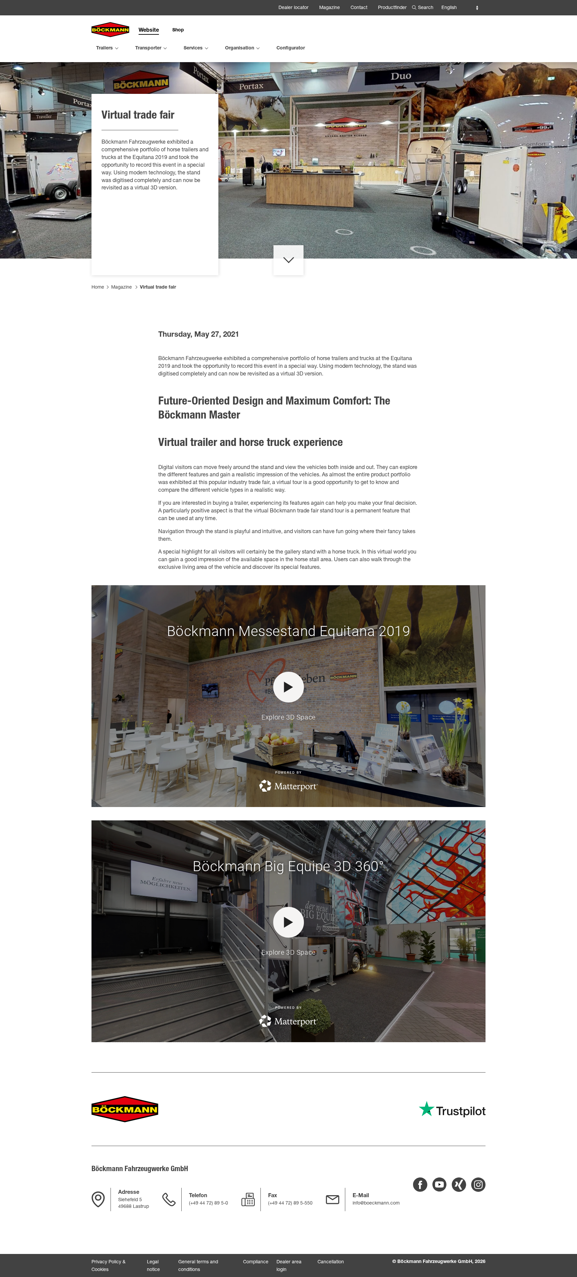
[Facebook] (420, 1184)
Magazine (329, 8)
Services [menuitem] (193, 48)
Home (97, 287)
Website (149, 30)
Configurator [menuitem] (290, 48)
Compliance (255, 1262)
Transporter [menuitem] (148, 48)
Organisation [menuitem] (239, 48)
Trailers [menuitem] (104, 48)
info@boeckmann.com (376, 1203)
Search (425, 8)
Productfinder (392, 8)
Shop (178, 30)
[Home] (110, 30)
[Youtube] (439, 1184)
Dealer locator (293, 8)
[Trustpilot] (452, 1109)
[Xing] (459, 1184)
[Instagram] (478, 1184)
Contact (359, 8)
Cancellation (331, 1262)
